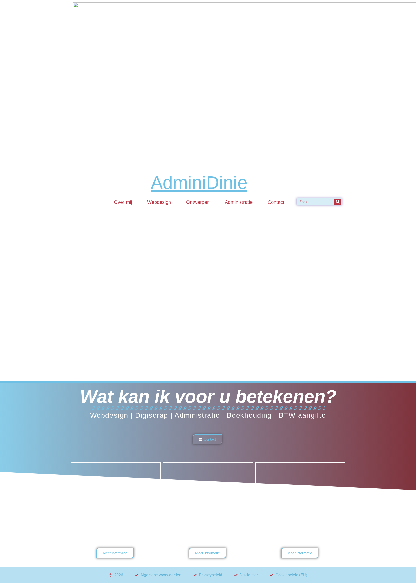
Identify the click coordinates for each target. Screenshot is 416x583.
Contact (276, 202)
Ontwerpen (198, 202)
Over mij (123, 202)
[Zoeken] (337, 202)
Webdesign (159, 202)
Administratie (239, 202)
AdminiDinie (199, 182)
